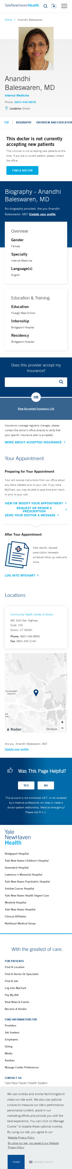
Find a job (11, 981)
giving (8, 1046)
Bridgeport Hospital (17, 853)
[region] (36, 693)
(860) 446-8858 (25, 102)
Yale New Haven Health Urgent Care (27, 895)
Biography (23, 122)
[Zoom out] (62, 728)
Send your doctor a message (30, 515)
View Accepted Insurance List (36, 408)
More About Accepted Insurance (33, 442)
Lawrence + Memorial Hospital (23, 874)
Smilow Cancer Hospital (19, 888)
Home (8, 19)
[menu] (64, 6)
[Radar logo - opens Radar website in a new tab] (14, 729)
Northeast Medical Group (20, 923)
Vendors (10, 1060)
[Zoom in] (62, 722)
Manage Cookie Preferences (22, 1067)
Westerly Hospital (15, 902)
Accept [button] (16, 1161)
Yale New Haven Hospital (20, 909)
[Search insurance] (62, 382)
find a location (14, 967)
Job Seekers (12, 1032)
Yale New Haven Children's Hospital (27, 860)
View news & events (17, 1002)
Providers (10, 1025)
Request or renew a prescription (34, 509)
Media (8, 1053)
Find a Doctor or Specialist (21, 974)
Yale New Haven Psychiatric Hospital (27, 881)
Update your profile (42, 214)
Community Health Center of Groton (31, 614)
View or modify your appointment (34, 503)
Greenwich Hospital (17, 867)
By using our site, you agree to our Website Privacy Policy (33, 1145)
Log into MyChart (15, 988)
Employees (11, 1039)
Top (6, 122)
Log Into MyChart (20, 575)
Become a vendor (16, 1009)
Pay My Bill (12, 995)
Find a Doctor (22, 170)
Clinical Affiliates (15, 916)
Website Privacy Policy (21, 1137)
